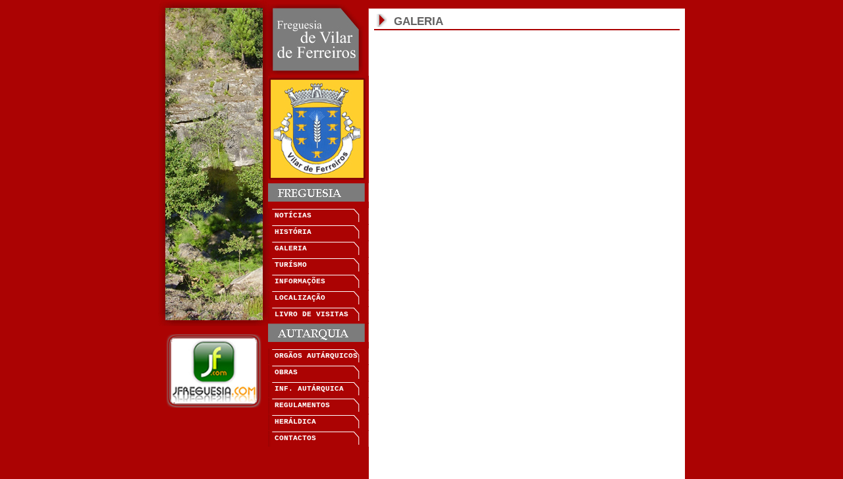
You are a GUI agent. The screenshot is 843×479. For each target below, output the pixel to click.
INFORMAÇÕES (300, 281)
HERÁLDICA (295, 422)
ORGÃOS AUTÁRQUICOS (316, 356)
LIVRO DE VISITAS (311, 314)
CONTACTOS (295, 438)
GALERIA (291, 248)
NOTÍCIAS (293, 215)
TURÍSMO (291, 265)
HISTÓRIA (293, 232)
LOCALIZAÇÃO (300, 298)
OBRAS (286, 372)
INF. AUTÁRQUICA (309, 389)
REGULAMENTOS (302, 405)
